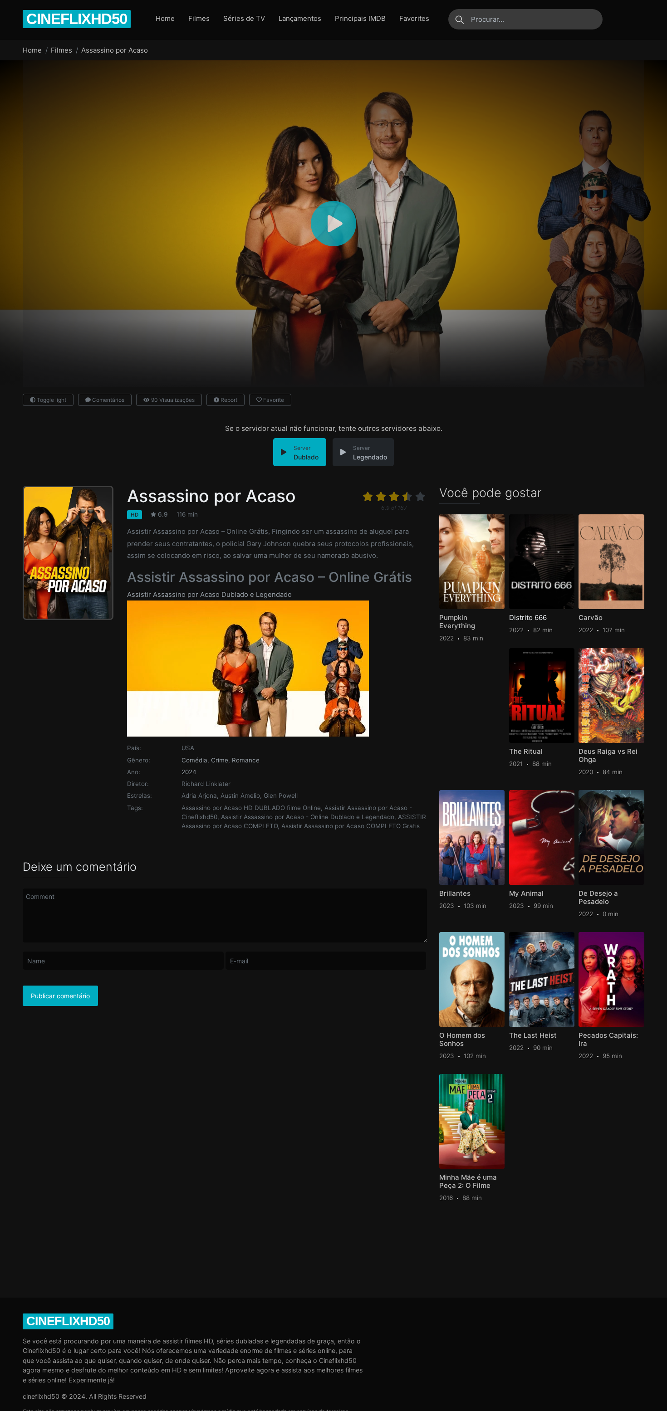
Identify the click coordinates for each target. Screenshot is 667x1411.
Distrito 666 (528, 618)
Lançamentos (300, 18)
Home (165, 18)
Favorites (414, 18)
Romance (246, 760)
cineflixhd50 (76, 18)
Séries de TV (244, 18)
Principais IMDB (360, 18)
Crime (219, 760)
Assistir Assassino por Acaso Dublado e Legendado (209, 595)
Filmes (199, 18)
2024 (188, 772)
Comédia (194, 760)
